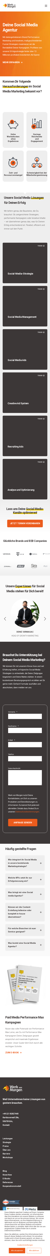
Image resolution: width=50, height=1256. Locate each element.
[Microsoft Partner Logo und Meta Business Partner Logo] (25, 1210)
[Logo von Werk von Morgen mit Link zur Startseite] (13, 1088)
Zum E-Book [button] (12, 1052)
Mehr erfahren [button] (11, 62)
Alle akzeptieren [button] (17, 1251)
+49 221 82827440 (10, 1114)
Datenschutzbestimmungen (27, 812)
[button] (5, 619)
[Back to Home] (9, 6)
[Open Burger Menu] (46, 6)
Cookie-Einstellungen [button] (25, 1245)
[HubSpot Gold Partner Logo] (25, 1202)
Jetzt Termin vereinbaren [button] (25, 523)
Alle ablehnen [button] (34, 1251)
